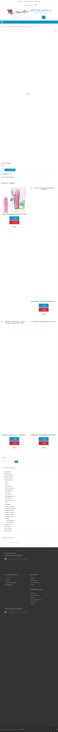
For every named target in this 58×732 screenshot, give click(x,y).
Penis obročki (8, 498)
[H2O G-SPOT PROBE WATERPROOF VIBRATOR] (43, 243)
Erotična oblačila (7, 528)
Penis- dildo (7, 492)
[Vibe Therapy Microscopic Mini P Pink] (14, 200)
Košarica (26, 1)
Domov (2, 26)
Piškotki (32, 584)
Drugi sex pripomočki (9, 475)
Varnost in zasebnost (35, 582)
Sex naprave (8, 504)
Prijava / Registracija (28, 5)
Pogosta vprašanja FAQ (35, 1)
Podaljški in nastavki (9, 510)
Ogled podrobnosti (15, 222)
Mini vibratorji (8, 486)
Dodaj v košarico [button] (15, 218)
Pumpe (6, 482)
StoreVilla (21, 729)
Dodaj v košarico (11, 169)
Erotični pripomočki (10, 26)
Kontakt (32, 578)
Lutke (6, 484)
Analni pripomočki (9, 514)
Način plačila (33, 602)
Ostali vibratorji (25, 26)
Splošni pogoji (34, 580)
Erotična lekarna (7, 526)
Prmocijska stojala (8, 477)
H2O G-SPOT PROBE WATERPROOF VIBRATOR (43, 301)
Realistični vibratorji (9, 512)
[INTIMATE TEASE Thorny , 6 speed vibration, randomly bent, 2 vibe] (14, 377)
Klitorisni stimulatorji (9, 506)
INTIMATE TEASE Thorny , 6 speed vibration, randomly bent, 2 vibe (14, 435)
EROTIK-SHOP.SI (41, 10)
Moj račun (20, 1)
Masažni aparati (8, 490)
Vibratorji (18, 26)
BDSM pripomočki (8, 473)
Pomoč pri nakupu (35, 595)
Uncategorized (7, 471)
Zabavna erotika (8, 530)
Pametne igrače (8, 500)
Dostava (32, 604)
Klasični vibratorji (10, 520)
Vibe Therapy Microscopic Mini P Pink (14, 214)
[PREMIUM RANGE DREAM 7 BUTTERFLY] (43, 377)
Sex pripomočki (7, 524)
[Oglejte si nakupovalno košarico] (34, 5)
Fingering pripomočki (9, 496)
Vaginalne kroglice (9, 516)
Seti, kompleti (8, 494)
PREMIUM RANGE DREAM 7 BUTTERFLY (43, 435)
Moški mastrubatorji (9, 488)
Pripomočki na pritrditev (10, 508)
